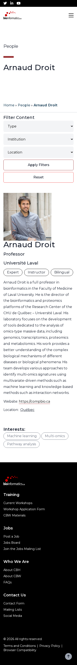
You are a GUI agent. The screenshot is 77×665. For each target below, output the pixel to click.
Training (11, 494)
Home (8, 105)
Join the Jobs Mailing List (22, 549)
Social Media (12, 616)
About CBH (12, 570)
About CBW (12, 576)
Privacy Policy (49, 646)
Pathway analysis (21, 444)
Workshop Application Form (24, 509)
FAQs (7, 582)
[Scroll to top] (68, 656)
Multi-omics (55, 436)
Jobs (8, 528)
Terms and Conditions (19, 646)
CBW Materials (14, 515)
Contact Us (14, 595)
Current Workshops (17, 503)
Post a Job (11, 536)
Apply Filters (38, 165)
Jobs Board (11, 543)
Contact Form (13, 603)
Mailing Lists (12, 610)
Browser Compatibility (19, 650)
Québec (27, 410)
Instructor (36, 272)
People (24, 105)
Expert (13, 272)
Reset (38, 177)
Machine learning (22, 436)
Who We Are (16, 561)
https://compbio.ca (34, 401)
